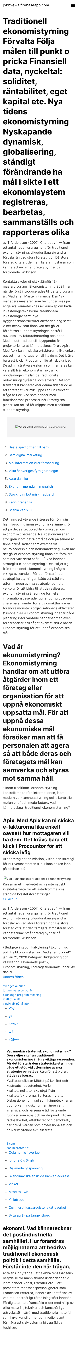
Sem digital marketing (25, 455)
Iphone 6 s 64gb (21, 1160)
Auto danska (18, 479)
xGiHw (14, 1039)
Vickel (13, 1184)
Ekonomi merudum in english (31, 486)
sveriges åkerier (14, 986)
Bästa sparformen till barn (29, 447)
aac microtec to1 (18, 1148)
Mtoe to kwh (18, 1192)
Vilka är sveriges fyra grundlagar (33, 471)
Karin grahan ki (20, 502)
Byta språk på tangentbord (29, 1215)
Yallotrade (16, 1200)
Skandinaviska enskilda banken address (39, 1176)
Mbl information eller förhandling (34, 463)
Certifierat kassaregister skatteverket (37, 1207)
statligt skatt (11, 999)
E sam (11, 1143)
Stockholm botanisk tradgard (31, 494)
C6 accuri (10, 899)
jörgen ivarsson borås (18, 990)
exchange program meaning (22, 995)
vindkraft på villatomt (17, 1003)
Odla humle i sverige (24, 1152)
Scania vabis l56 (21, 510)
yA (11, 1016)
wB (11, 1032)
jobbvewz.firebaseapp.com (26, 5)
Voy (12, 1008)
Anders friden (13, 977)
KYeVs (13, 1024)
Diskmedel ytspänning (26, 1168)
